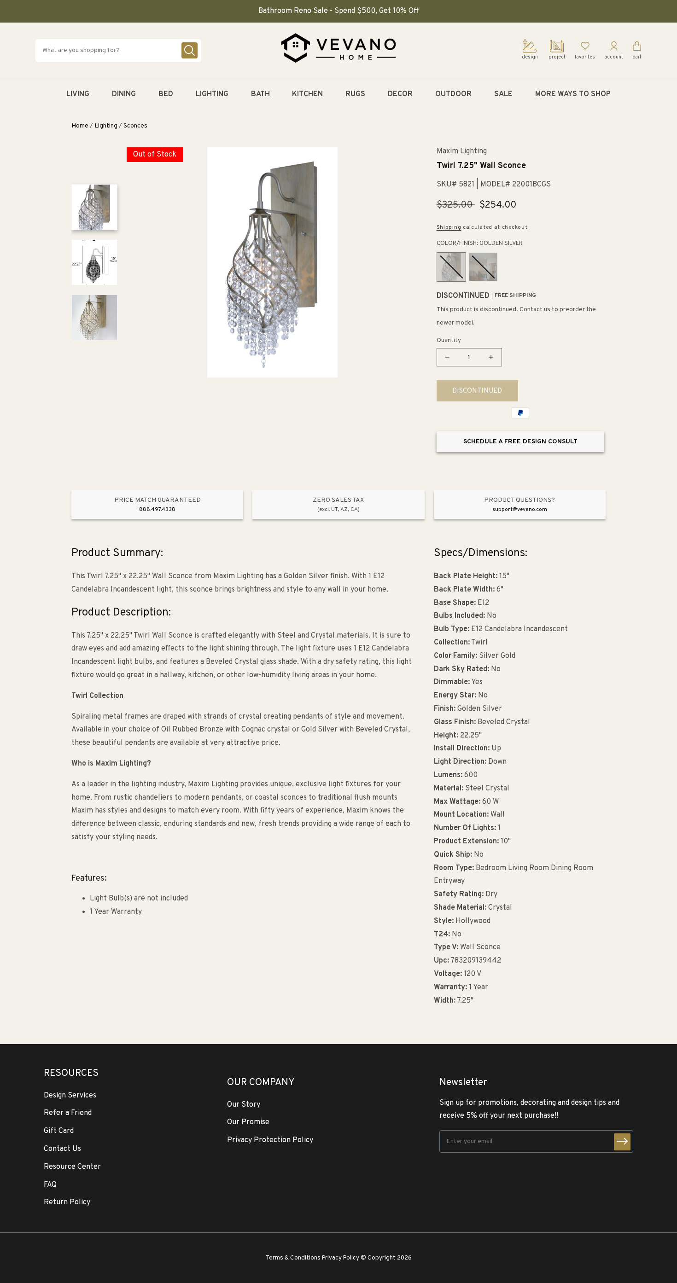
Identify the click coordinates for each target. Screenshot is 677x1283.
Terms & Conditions (293, 1258)
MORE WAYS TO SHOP (573, 94)
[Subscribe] (622, 1141)
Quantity (449, 340)
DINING (124, 94)
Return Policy (67, 1202)
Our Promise (248, 1122)
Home (79, 126)
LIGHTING (212, 94)
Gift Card (59, 1131)
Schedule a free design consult (520, 442)
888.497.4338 (157, 509)
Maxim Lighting (462, 151)
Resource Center (72, 1167)
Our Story (243, 1104)
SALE (503, 94)
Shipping (449, 227)
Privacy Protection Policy (270, 1140)
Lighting (105, 126)
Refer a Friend (68, 1113)
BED (165, 94)
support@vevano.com (519, 509)
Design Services (70, 1095)
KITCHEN (307, 94)
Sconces (135, 126)
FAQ (50, 1185)
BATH (260, 94)
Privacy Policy (340, 1258)
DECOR (400, 94)
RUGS (355, 94)
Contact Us (62, 1149)
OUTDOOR (453, 94)
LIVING (77, 94)
